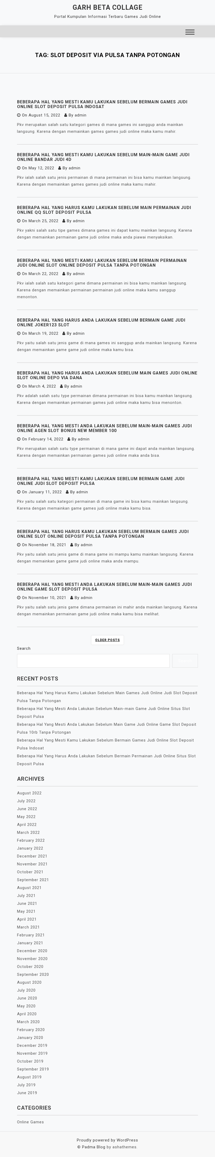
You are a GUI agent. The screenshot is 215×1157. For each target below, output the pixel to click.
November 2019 (32, 1053)
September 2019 (33, 1069)
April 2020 (27, 1014)
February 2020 (31, 1029)
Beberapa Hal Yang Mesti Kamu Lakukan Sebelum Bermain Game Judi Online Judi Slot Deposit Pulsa (101, 481)
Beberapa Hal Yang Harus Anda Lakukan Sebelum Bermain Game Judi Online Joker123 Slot (101, 322)
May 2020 (26, 1006)
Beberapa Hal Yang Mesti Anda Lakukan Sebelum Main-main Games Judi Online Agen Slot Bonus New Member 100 (104, 428)
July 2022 (26, 801)
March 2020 (28, 1021)
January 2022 (30, 848)
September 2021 (33, 879)
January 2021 (30, 943)
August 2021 (29, 887)
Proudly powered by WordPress (107, 1140)
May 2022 (26, 816)
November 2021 (32, 864)
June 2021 (27, 903)
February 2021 (31, 935)
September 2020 (33, 974)
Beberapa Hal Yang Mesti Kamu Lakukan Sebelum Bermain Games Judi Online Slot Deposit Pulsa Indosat (102, 104)
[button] (190, 32)
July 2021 (26, 895)
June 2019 (27, 1092)
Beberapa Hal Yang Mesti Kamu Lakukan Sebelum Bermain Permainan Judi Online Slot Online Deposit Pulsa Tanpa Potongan (102, 263)
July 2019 (26, 1085)
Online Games (30, 1122)
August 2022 (29, 793)
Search (24, 648)
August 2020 (29, 982)
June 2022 (27, 808)
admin (81, 115)
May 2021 (26, 911)
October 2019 (30, 1061)
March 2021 (28, 927)
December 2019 (32, 1045)
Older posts (107, 640)
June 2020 (27, 998)
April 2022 (27, 824)
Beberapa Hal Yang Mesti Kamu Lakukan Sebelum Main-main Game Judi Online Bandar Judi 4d (103, 157)
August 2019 (29, 1077)
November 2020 (32, 958)
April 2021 (27, 919)
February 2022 (31, 840)
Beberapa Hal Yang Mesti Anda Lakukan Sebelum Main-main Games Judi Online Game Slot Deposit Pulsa (104, 587)
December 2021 (32, 856)
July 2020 (26, 990)
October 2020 (30, 966)
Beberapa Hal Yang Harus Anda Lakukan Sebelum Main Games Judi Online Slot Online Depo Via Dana (107, 375)
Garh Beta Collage (108, 7)
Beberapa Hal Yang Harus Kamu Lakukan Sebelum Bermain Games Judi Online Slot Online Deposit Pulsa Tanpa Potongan (103, 534)
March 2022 (28, 832)
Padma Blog (93, 1147)
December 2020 (32, 950)
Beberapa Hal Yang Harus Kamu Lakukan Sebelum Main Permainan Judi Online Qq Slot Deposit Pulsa (104, 210)
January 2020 (30, 1037)
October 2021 (30, 872)
